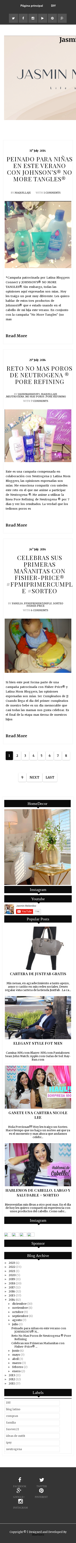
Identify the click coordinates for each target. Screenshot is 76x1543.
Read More (16, 335)
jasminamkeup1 (29, 394)
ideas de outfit (15, 1436)
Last (50, 777)
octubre (17, 1312)
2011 (12, 1383)
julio (15, 1324)
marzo (16, 1363)
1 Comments (52, 192)
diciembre (19, 1304)
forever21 (12, 1429)
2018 (12, 1283)
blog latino (13, 1409)
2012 (12, 1379)
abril (15, 1359)
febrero (17, 1367)
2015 (12, 1295)
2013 (12, 1375)
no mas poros (34, 396)
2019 (12, 1279)
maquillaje (23, 192)
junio (15, 1350)
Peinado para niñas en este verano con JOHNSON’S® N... (38, 1330)
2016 (12, 1291)
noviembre (20, 1308)
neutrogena (15, 396)
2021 (12, 1271)
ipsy (9, 1442)
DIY (53, 5)
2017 (12, 1287)
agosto (17, 1320)
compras (12, 1416)
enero (16, 1371)
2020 (12, 1275)
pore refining (56, 396)
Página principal (31, 5)
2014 (12, 1299)
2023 (12, 1263)
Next (34, 777)
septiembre (20, 1316)
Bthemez (38, 1534)
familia (17, 603)
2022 (12, 1267)
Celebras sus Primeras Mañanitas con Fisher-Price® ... (37, 1344)
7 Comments (39, 400)
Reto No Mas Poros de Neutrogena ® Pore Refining (41, 1337)
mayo (16, 1354)
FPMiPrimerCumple (38, 603)
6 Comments (39, 610)
